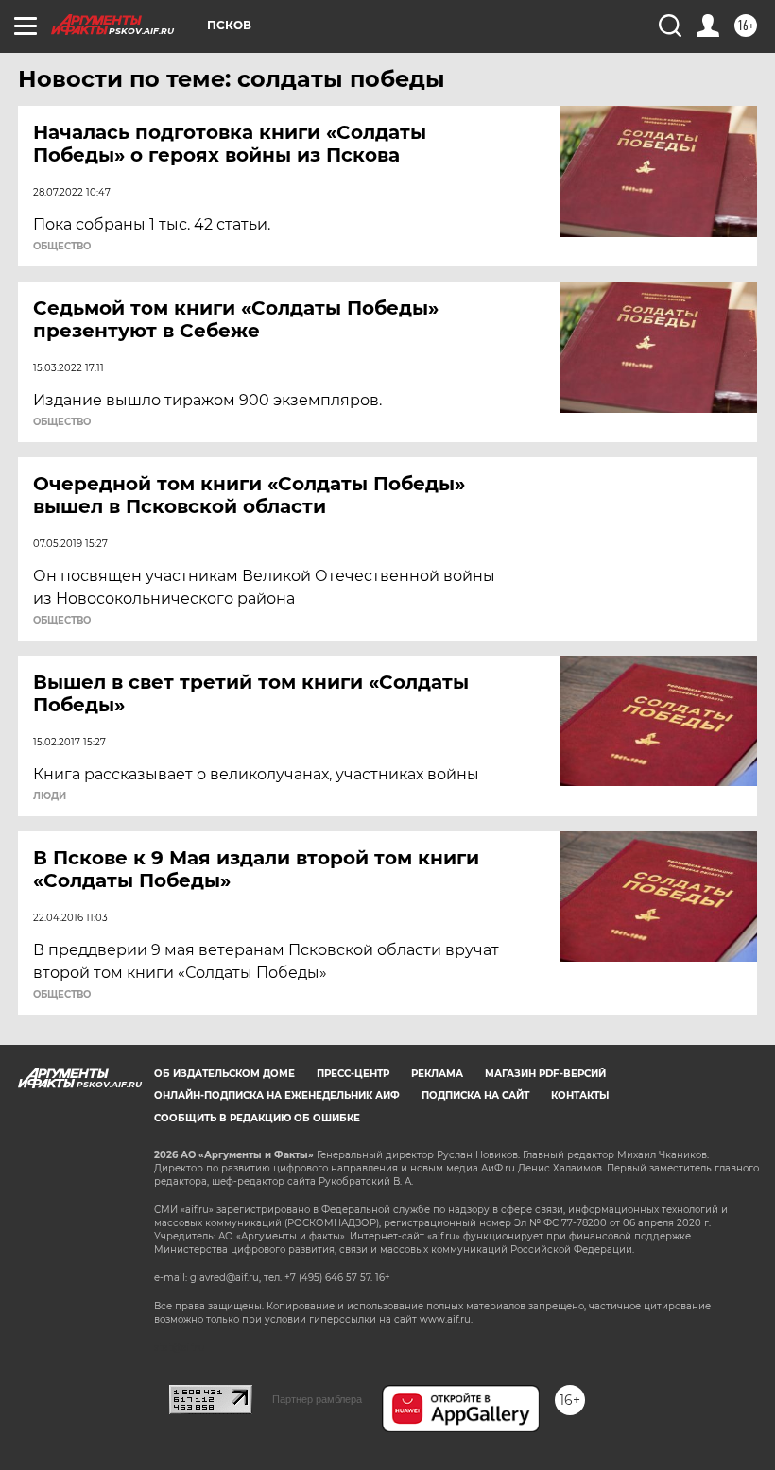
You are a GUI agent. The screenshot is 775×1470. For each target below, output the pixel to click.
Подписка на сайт (475, 1095)
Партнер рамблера (317, 1399)
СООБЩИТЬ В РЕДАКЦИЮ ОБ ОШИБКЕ (257, 1118)
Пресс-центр (353, 1074)
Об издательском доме (224, 1074)
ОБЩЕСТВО (62, 246)
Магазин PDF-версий (545, 1074)
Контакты (580, 1095)
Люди (49, 796)
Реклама (437, 1074)
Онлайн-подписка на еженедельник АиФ (277, 1095)
